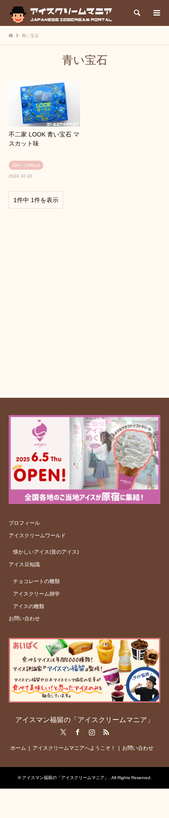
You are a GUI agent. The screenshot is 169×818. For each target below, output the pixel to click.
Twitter (63, 732)
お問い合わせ (24, 618)
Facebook (78, 732)
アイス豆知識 (24, 564)
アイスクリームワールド (37, 536)
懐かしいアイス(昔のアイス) (46, 552)
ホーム (18, 748)
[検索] (137, 13)
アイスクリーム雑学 (36, 594)
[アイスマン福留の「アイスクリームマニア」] (63, 13)
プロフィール (24, 523)
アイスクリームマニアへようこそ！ (74, 748)
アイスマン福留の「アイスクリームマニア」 (84, 719)
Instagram (92, 732)
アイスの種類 (28, 606)
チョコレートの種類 (36, 581)
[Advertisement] (84, 299)
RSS (106, 732)
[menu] (156, 13)
